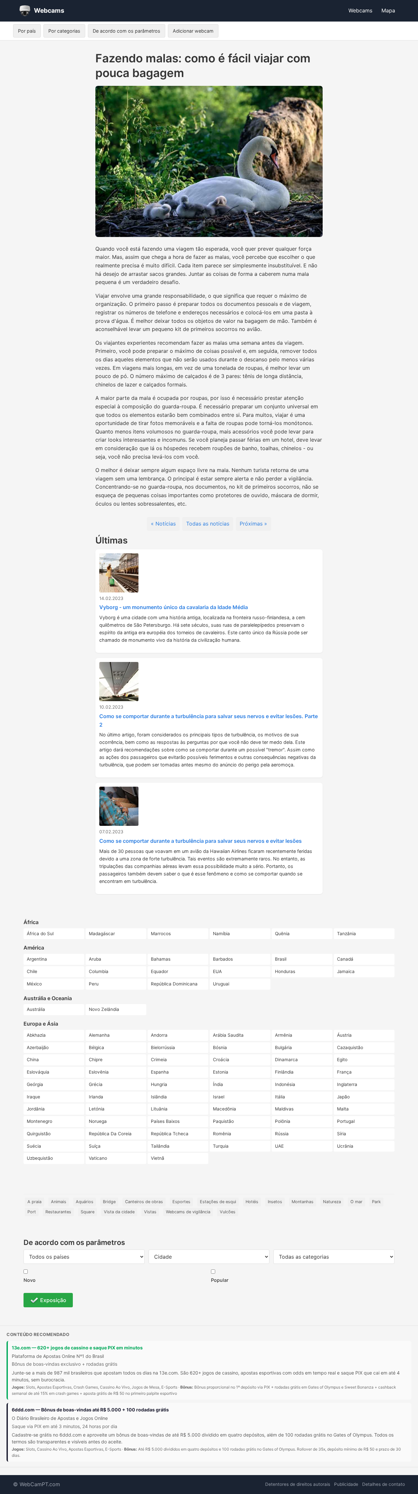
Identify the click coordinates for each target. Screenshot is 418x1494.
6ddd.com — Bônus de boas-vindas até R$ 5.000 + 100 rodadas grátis (90, 1409)
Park (376, 1201)
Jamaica (346, 971)
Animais (58, 1201)
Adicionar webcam (193, 31)
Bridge (109, 1201)
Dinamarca (286, 1059)
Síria (341, 1133)
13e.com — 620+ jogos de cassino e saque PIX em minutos (77, 1347)
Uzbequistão (40, 1158)
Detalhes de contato (383, 1484)
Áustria (344, 1035)
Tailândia (160, 1146)
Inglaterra (347, 1084)
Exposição (53, 1300)
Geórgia (35, 1084)
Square (87, 1211)
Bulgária (283, 1047)
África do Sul (40, 933)
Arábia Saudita (228, 1035)
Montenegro (39, 1121)
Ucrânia (345, 1146)
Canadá (345, 959)
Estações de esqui (218, 1201)
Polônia (282, 1121)
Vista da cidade (119, 1211)
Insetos (275, 1201)
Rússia (282, 1133)
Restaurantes (58, 1211)
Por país (27, 31)
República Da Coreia (110, 1133)
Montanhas (303, 1201)
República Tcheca (169, 1133)
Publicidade (346, 1484)
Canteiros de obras (144, 1201)
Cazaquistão (350, 1047)
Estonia (220, 1072)
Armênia (283, 1035)
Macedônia (224, 1108)
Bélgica (96, 1047)
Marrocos (161, 933)
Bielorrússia (163, 1047)
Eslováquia (38, 1072)
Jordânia (36, 1108)
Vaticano (98, 1158)
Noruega (98, 1121)
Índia (218, 1084)
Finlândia (284, 1072)
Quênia (282, 933)
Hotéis (252, 1201)
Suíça (95, 1146)
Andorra (159, 1035)
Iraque (33, 1096)
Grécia (96, 1084)
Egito (342, 1059)
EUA (217, 971)
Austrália (36, 1009)
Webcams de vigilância (188, 1211)
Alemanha (99, 1035)
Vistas (150, 1211)
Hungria (159, 1084)
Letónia (96, 1108)
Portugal (346, 1121)
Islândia (159, 1096)
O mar (356, 1201)
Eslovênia (99, 1072)
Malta (343, 1108)
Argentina (37, 959)
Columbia (98, 971)
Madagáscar (102, 933)
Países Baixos (165, 1121)
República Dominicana (174, 983)
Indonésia (285, 1084)
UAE (279, 1146)
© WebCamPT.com (36, 1484)
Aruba (95, 959)
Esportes (181, 1201)
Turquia (221, 1146)
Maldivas (284, 1108)
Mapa (388, 10)
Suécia (34, 1146)
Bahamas (160, 959)
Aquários (84, 1201)
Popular (220, 1280)
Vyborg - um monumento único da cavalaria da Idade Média (173, 607)
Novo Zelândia (104, 1009)
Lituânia (159, 1108)
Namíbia (221, 933)
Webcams (360, 10)
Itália (280, 1096)
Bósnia (220, 1047)
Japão (343, 1096)
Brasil (280, 959)
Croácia (221, 1059)
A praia (34, 1201)
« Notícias (163, 523)
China (33, 1059)
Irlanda (96, 1096)
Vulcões (227, 1211)
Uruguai (221, 983)
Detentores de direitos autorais (297, 1484)
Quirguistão (39, 1133)
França (344, 1072)
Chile (32, 971)
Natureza (332, 1201)
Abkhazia (36, 1035)
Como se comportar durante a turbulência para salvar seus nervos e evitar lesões (200, 841)
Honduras (285, 971)
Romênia (222, 1133)
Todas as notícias (207, 523)
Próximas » (253, 523)
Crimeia (159, 1059)
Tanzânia (346, 933)
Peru (94, 983)
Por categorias (64, 31)
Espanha (160, 1072)
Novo (30, 1280)
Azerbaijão (38, 1047)
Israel (218, 1096)
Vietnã (157, 1158)
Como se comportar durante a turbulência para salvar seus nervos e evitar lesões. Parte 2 (208, 720)
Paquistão (223, 1121)
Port (31, 1211)
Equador (159, 971)
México (34, 983)
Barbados (223, 959)
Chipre (96, 1059)
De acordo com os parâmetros (126, 31)
